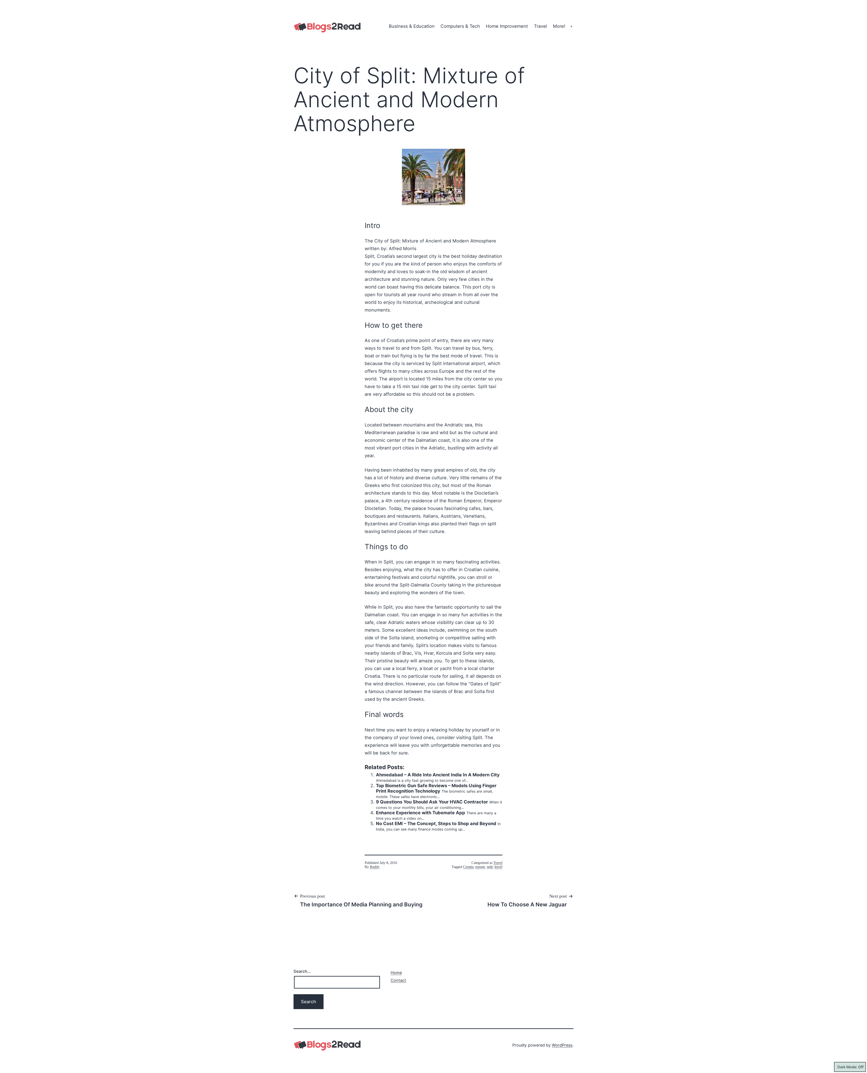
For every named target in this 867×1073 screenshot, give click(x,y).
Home (396, 972)
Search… (302, 971)
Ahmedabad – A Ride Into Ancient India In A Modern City (438, 774)
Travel (540, 26)
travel (498, 867)
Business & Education (412, 26)
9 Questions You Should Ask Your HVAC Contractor (432, 802)
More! (559, 26)
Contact (398, 980)
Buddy (375, 867)
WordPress (562, 1045)
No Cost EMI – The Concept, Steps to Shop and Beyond (436, 823)
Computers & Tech (460, 26)
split (490, 867)
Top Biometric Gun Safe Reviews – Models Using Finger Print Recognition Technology (436, 788)
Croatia (468, 867)
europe (480, 867)
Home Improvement (507, 26)
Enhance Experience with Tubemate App (420, 812)
